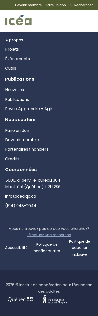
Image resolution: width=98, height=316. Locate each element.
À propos (14, 40)
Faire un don (56, 5)
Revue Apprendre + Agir (28, 109)
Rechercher (83, 5)
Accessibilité (16, 247)
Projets (12, 49)
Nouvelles (14, 90)
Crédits (12, 159)
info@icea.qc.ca (20, 196)
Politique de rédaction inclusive (79, 248)
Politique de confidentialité (47, 248)
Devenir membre (28, 5)
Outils (10, 68)
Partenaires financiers (26, 149)
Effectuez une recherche (49, 234)
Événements (17, 59)
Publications (17, 99)
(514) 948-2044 (20, 206)
